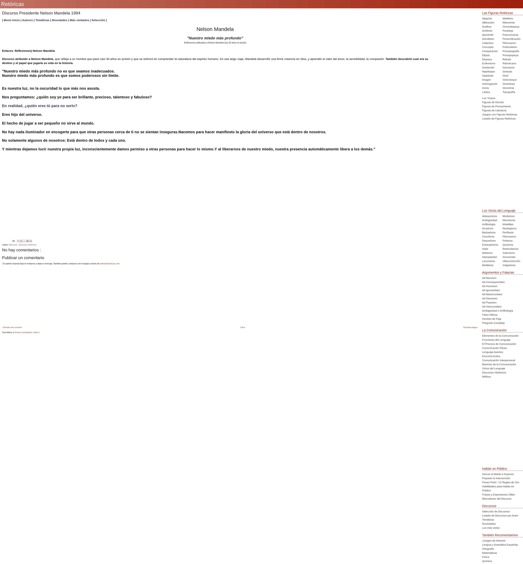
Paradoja (508, 30)
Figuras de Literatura (494, 110)
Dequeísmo (489, 240)
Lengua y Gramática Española (500, 544)
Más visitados (79, 20)
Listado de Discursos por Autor (500, 515)
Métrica (486, 376)
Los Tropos (488, 98)
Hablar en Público (494, 468)
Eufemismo (488, 63)
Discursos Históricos (27, 245)
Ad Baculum (489, 278)
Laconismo (488, 261)
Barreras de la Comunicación (499, 364)
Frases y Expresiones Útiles (498, 494)
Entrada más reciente (12, 327)
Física (485, 557)
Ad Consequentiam (493, 282)
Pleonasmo (509, 43)
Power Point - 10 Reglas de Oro (500, 482)
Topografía (509, 92)
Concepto (488, 47)
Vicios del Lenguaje (493, 368)
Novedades (60, 20)
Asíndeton (488, 38)
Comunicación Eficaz (494, 348)
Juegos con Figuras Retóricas (499, 114)
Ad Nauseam (490, 298)
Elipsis (486, 55)
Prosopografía (511, 51)
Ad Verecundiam (492, 306)
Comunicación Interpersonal (498, 360)
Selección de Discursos (496, 511)
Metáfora (508, 18)
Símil (505, 75)
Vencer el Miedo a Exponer (498, 474)
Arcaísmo (487, 228)
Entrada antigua (470, 327)
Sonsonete (509, 257)
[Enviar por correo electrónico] (18, 241)
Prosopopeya (510, 55)
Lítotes (486, 92)
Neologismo (510, 228)
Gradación (488, 67)
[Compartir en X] (24, 241)
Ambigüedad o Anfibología (497, 310)
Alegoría (487, 18)
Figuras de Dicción (493, 102)
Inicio (242, 327)
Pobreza (508, 240)
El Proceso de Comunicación (499, 343)
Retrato (507, 59)
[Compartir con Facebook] (27, 241)
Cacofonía (488, 236)
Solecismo (509, 252)
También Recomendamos (500, 535)
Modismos (509, 216)
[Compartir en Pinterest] (30, 241)
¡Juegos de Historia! (494, 540)
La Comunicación (494, 330)
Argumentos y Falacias (498, 272)
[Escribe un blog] (21, 241)
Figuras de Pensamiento (496, 106)
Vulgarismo (509, 265)
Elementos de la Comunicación (500, 335)
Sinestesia (509, 83)
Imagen (486, 79)
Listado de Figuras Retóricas (499, 118)
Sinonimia (508, 88)
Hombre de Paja (491, 318)
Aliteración (488, 22)
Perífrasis (508, 232)
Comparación (490, 51)
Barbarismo (489, 232)
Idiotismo (487, 252)
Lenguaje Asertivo (492, 352)
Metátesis (487, 265)
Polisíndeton (510, 47)
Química (487, 561)
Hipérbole (487, 75)
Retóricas (12, 4)
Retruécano (509, 63)
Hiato (485, 248)
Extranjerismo (490, 244)
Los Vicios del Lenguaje (499, 210)
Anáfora (486, 26)
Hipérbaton (488, 71)
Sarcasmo (509, 67)
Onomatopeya (511, 26)
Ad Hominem (489, 286)
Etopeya (487, 59)
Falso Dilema (490, 314)
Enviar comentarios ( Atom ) (27, 332)
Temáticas (42, 20)
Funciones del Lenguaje (496, 339)
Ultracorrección (511, 261)
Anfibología (488, 224)
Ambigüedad (489, 220)
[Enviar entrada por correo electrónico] (13, 241)
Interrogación (490, 83)
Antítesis (487, 30)
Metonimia (509, 22)
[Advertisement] (453, 37)
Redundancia (510, 248)
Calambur (488, 43)
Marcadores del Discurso (496, 498)
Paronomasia (510, 34)
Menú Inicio (12, 20)
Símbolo (507, 71)
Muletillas (508, 224)
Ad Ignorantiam (491, 290)
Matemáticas (489, 552)
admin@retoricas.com (110, 263)
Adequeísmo (489, 216)
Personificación (512, 38)
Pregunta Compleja (493, 323)
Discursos (13, 245)
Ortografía (488, 548)
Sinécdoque (510, 79)
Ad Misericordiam (492, 294)
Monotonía (509, 220)
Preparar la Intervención (496, 478)
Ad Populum (489, 302)
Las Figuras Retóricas (497, 13)
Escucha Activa (491, 356)
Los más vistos (491, 527)
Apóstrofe (487, 34)
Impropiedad (489, 257)
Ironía (485, 88)
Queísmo (508, 244)
